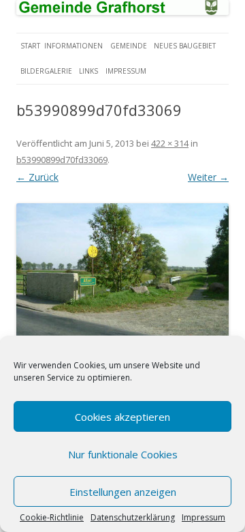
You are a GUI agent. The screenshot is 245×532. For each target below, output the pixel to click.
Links (88, 71)
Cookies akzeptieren (122, 417)
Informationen (73, 45)
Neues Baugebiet (185, 45)
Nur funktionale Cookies (123, 454)
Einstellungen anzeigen (122, 492)
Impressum (203, 518)
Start (30, 45)
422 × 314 (170, 143)
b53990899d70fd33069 (62, 159)
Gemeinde (128, 45)
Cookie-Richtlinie (52, 518)
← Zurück (37, 177)
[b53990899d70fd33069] (122, 282)
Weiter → (208, 177)
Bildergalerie (46, 71)
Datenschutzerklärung (133, 518)
